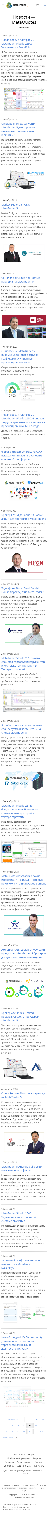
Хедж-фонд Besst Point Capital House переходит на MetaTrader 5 (22, 590)
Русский (37, 4)
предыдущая (12, 1419)
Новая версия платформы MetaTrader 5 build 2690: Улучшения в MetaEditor (18, 43)
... (27, 1419)
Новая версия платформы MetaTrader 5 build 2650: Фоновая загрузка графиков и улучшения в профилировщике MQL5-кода (23, 420)
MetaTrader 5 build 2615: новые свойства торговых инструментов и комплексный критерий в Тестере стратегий (23, 663)
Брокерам (9, 1465)
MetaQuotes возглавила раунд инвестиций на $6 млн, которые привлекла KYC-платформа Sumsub (23, 879)
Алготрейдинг (24, 1462)
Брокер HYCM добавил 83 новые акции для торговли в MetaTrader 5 (23, 517)
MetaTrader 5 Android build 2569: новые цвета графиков (21, 1168)
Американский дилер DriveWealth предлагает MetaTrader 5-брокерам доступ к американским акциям (23, 953)
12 (11, 1425)
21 (24, 1431)
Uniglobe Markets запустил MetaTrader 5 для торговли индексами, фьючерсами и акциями (18, 129)
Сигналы (9, 1462)
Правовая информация (24, 1497)
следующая (8, 1437)
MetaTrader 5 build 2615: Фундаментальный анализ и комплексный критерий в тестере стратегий (19, 811)
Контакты (39, 1465)
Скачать (39, 1462)
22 (30, 1431)
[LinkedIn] (24, 1478)
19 (11, 1431)
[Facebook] (19, 1478)
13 (18, 1425)
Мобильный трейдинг (18, 1458)
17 (42, 1425)
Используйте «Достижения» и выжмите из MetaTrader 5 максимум (20, 1264)
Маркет (37, 1458)
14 (24, 1425)
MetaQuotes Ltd (32, 1494)
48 (41, 1431)
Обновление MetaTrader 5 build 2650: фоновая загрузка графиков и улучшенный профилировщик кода (19, 356)
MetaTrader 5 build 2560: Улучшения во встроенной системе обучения (18, 1217)
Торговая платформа (24, 1454)
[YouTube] (28, 1478)
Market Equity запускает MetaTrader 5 (16, 206)
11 (5, 1425)
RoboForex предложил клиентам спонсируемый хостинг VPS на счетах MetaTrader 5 (22, 728)
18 (5, 1431)
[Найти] (45, 5)
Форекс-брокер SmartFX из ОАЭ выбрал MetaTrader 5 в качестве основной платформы (21, 455)
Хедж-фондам (24, 1465)
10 (42, 1419)
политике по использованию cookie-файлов (16, 1508)
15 (30, 1425)
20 (18, 1431)
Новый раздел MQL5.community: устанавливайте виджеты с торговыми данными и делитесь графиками (22, 1342)
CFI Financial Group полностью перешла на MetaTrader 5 (20, 279)
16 (36, 1425)
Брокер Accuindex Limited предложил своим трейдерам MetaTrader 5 (20, 1016)
